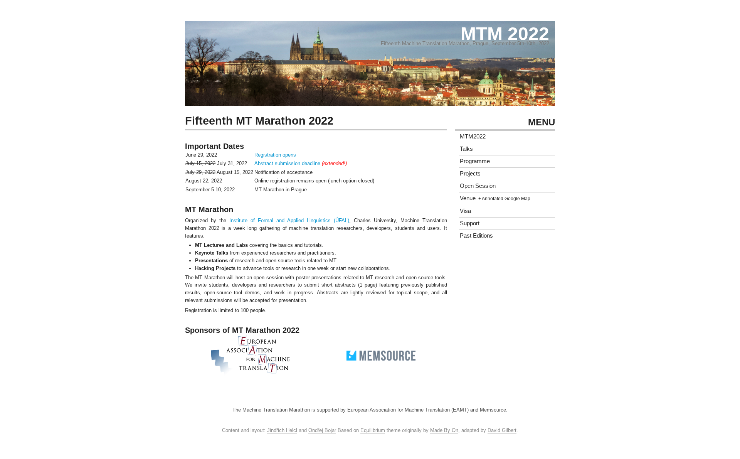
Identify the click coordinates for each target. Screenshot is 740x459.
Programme (475, 161)
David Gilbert (502, 430)
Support (469, 223)
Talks (466, 148)
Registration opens (275, 155)
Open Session (478, 185)
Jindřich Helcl (282, 430)
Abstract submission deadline (287, 163)
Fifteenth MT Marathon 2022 (259, 121)
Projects (470, 173)
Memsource (493, 410)
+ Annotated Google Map (504, 198)
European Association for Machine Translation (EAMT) (408, 410)
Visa (465, 211)
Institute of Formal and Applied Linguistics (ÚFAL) (289, 220)
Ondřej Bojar (322, 430)
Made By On (444, 430)
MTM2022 (473, 136)
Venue (468, 198)
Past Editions (476, 235)
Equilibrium (372, 430)
